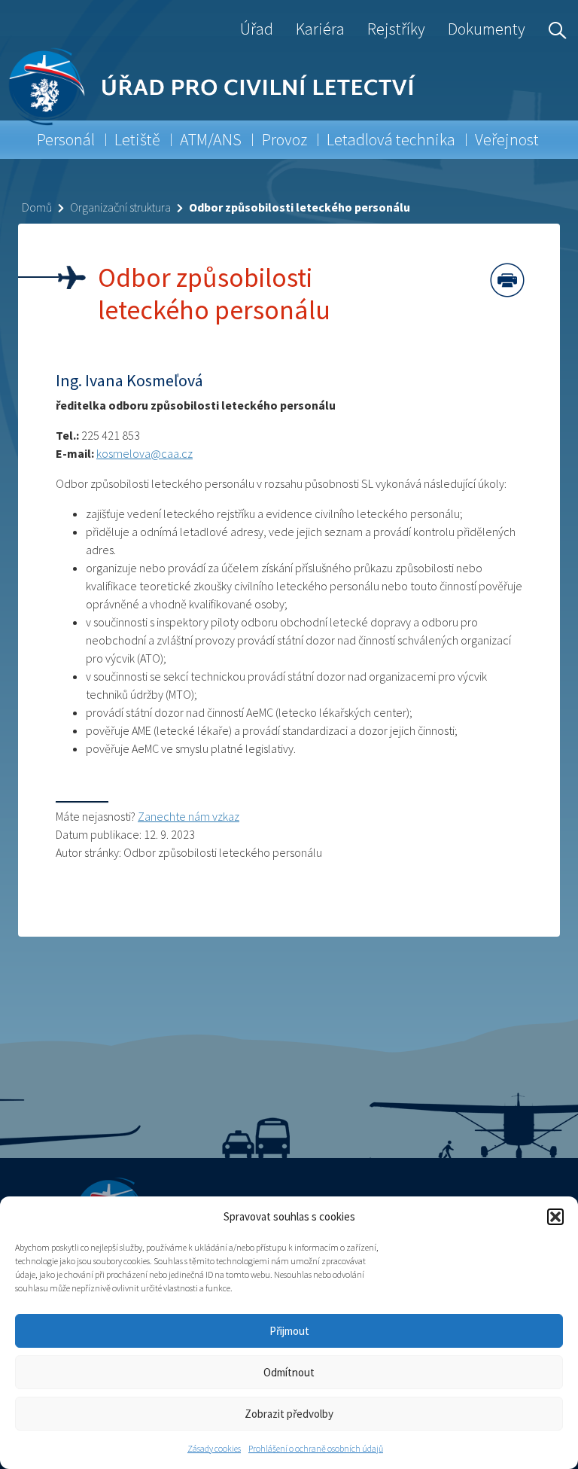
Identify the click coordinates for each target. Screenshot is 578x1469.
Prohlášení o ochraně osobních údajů (315, 1448)
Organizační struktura (120, 207)
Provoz (284, 139)
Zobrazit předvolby (289, 1414)
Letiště (137, 139)
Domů (37, 207)
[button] (555, 1216)
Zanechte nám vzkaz (188, 816)
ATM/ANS (211, 139)
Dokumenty (486, 28)
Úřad (256, 28)
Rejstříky (396, 28)
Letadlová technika (391, 139)
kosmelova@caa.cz (144, 453)
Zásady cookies (214, 1448)
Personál (66, 139)
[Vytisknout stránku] (507, 280)
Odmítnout (289, 1372)
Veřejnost (507, 139)
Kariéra (320, 28)
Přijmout (289, 1331)
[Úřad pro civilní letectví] (46, 86)
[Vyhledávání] (554, 28)
